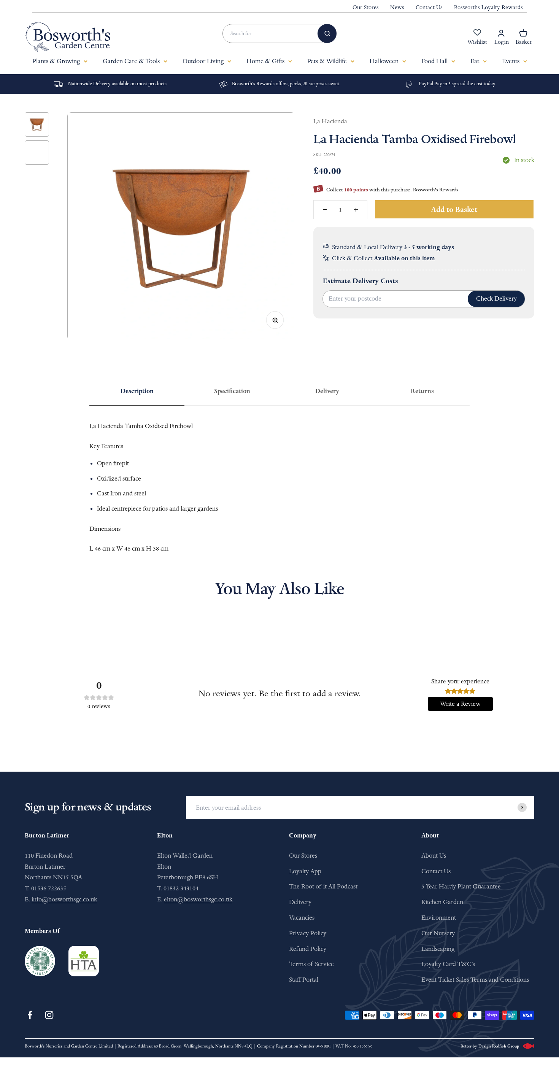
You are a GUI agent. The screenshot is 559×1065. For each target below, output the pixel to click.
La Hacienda (330, 121)
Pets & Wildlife (327, 61)
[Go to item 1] (37, 124)
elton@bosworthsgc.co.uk (198, 899)
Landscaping (437, 949)
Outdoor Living (203, 61)
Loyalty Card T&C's (448, 964)
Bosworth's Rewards (435, 189)
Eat (474, 61)
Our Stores (366, 7)
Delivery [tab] (327, 391)
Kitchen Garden (442, 902)
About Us (433, 856)
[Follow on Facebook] (30, 1015)
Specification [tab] (232, 391)
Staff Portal (303, 980)
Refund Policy (307, 949)
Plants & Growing (56, 61)
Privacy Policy (307, 933)
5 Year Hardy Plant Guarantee (461, 886)
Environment (438, 918)
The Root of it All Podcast (323, 886)
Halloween (384, 61)
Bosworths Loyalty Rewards (488, 7)
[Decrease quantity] (325, 210)
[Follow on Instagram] (49, 1015)
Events (510, 61)
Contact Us (429, 7)
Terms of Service (311, 964)
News (397, 7)
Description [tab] (137, 391)
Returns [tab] (422, 391)
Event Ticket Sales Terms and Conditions (475, 980)
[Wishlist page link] (477, 36)
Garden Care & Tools (131, 61)
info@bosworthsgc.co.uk (64, 899)
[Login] (501, 33)
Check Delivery (496, 298)
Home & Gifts (265, 61)
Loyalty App (305, 871)
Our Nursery (438, 933)
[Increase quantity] (356, 210)
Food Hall (434, 61)
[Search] (327, 33)
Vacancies (301, 918)
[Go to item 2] (37, 152)
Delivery (300, 902)
